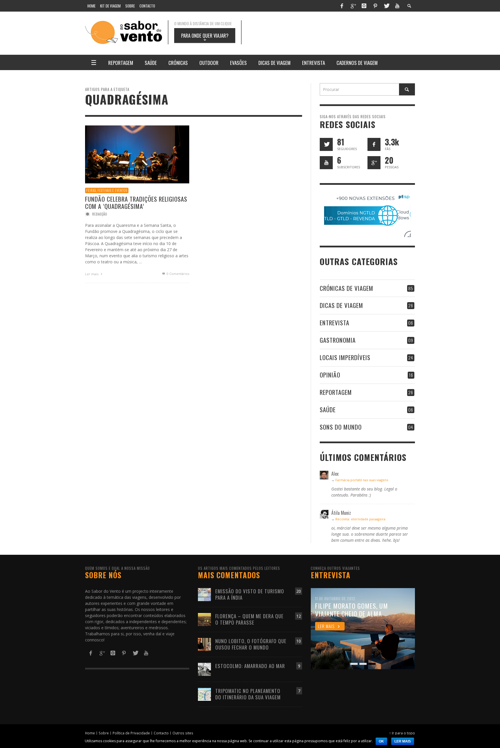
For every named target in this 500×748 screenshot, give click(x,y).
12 (298, 616)
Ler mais (92, 274)
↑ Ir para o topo (402, 733)
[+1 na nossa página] (373, 162)
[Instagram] (364, 6)
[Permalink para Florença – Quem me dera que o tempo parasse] (204, 619)
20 (298, 591)
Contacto (161, 733)
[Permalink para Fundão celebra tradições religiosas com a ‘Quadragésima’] (137, 154)
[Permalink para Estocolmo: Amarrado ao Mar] (204, 669)
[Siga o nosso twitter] (326, 144)
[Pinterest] (375, 6)
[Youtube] (397, 6)
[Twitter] (386, 6)
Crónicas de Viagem (346, 288)
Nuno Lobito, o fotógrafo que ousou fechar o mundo (250, 644)
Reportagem (336, 392)
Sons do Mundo (341, 426)
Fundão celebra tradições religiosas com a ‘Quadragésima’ (136, 202)
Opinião (330, 374)
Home (90, 733)
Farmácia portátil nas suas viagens (361, 480)
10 (298, 641)
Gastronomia (338, 339)
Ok (381, 741)
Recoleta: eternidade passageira (360, 519)
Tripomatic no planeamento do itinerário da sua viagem (248, 694)
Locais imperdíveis (345, 357)
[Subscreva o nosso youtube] (326, 162)
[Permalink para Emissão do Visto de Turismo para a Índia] (204, 594)
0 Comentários (177, 273)
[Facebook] (341, 6)
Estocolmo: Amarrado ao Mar (250, 665)
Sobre (104, 733)
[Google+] (353, 6)
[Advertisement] (334, 32)
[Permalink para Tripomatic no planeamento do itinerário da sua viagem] (204, 693)
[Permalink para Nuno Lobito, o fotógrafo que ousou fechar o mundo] (204, 644)
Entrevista (334, 322)
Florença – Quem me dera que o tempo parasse (249, 619)
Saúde (328, 409)
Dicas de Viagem (341, 305)
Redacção (99, 214)
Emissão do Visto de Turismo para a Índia (249, 594)
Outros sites (182, 733)
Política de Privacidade (131, 733)
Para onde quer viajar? (204, 37)
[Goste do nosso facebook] (373, 144)
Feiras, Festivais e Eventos (106, 190)
